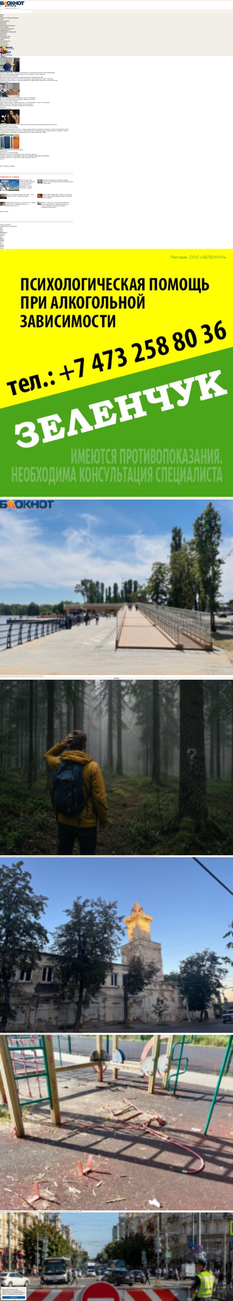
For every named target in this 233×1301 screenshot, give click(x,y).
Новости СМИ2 (4, 211)
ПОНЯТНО (13, 1297)
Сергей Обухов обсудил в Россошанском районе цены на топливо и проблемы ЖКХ (60, 1033)
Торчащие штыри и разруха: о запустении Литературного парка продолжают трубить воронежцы (26, 79)
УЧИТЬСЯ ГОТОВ (9, 49)
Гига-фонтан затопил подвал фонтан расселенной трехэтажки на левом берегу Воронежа (98, 856)
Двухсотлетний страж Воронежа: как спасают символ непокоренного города (19, 1033)
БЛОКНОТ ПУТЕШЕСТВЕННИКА (9, 18)
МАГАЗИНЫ (8, 55)
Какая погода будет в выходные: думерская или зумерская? (16, 105)
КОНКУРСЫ (3, 24)
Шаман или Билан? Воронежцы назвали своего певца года (16, 104)
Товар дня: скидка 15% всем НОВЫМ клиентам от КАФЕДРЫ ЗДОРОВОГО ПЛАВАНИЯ (24, 156)
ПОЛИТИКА (3, 35)
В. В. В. (2, 159)
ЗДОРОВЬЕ (3, 22)
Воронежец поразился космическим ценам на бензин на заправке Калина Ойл (21, 77)
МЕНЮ (2, 15)
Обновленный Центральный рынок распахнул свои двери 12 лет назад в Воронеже (53, 856)
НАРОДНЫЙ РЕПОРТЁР (7, 29)
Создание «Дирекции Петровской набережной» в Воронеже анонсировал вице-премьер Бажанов (21, 676)
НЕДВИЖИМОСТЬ (5, 30)
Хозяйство (3, 107)
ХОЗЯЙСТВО (3, 43)
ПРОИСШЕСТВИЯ (5, 36)
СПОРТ (2, 39)
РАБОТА (10, 47)
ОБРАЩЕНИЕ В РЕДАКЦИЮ (8, 32)
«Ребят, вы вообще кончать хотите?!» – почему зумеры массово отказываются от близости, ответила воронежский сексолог (34, 129)
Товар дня (3, 134)
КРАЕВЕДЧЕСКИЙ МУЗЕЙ (7, 25)
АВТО (1, 16)
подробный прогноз (5, 226)
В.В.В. (2, 19)
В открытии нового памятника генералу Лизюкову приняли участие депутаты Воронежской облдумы (57, 1211)
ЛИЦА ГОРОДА (4, 27)
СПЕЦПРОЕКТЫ (4, 38)
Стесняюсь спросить (5, 108)
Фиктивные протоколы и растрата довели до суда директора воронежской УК (142, 856)
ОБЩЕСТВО (3, 33)
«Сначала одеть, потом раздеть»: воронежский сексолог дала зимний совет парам (23, 132)
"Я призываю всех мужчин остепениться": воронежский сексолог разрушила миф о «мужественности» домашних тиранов (34, 130)
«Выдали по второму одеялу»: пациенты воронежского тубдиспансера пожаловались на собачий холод (29, 80)
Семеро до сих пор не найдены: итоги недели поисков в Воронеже (17, 856)
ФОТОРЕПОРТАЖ (5, 41)
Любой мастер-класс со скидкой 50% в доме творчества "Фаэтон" (18, 154)
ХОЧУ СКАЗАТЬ (4, 44)
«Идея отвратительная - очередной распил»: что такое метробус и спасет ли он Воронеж (25, 102)
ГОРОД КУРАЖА (4, 21)
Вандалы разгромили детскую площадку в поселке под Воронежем (17, 1211)
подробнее (14, 226)
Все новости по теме (5, 75)
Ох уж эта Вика (4, 82)
